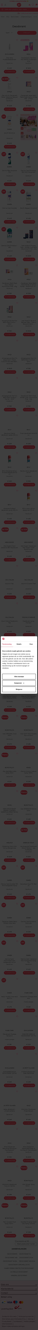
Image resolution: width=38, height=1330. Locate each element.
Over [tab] (31, 644)
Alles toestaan (19, 676)
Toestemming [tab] (6, 644)
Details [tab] (19, 644)
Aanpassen (18, 683)
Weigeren (19, 689)
